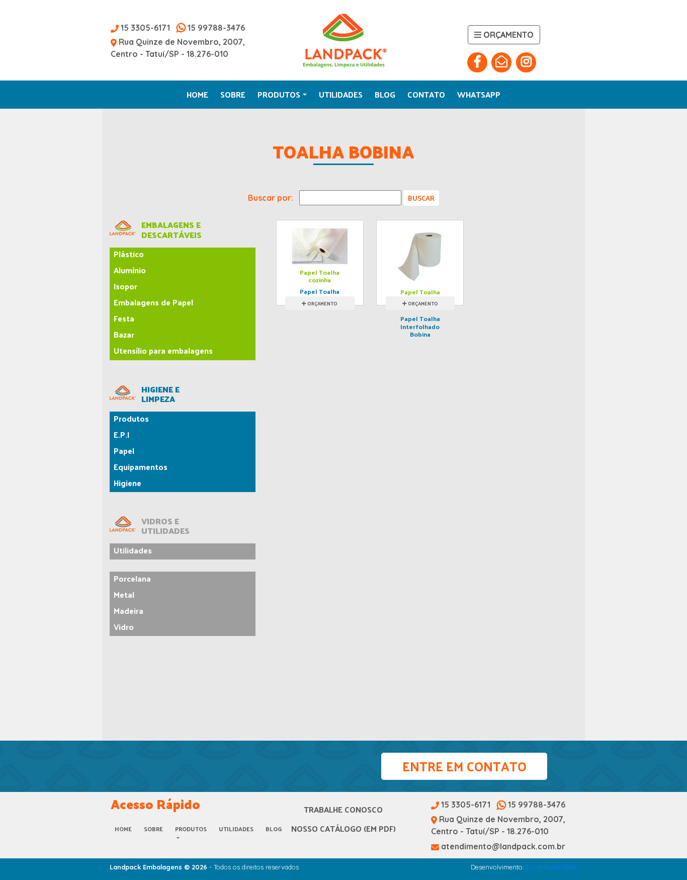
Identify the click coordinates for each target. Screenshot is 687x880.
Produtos (278, 94)
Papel (124, 450)
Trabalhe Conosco (343, 809)
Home (197, 94)
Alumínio (130, 270)
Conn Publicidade (551, 867)
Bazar (124, 334)
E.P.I (121, 434)
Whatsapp (478, 94)
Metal (124, 594)
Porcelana (132, 578)
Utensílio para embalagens (163, 350)
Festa (124, 318)
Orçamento (507, 35)
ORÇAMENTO (322, 303)
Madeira (128, 610)
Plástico (129, 254)
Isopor (125, 286)
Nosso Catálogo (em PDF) (343, 828)
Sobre (232, 94)
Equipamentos (140, 466)
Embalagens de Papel (153, 302)
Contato (426, 94)
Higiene (127, 482)
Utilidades (341, 94)
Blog (385, 94)
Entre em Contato (464, 766)
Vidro (124, 626)
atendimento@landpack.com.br (502, 846)
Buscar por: (270, 198)
